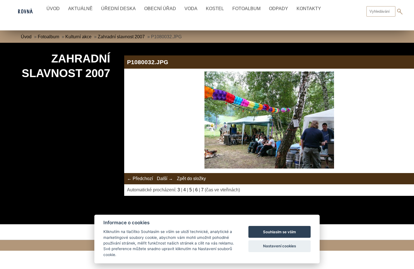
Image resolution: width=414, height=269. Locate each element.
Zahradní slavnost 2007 (121, 36)
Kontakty (309, 8)
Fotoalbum (246, 8)
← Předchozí (140, 178)
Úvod (53, 8)
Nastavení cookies (279, 246)
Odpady (278, 8)
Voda (190, 8)
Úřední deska (118, 8)
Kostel (215, 8)
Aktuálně (80, 8)
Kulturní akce (78, 36)
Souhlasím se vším (279, 232)
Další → (165, 178)
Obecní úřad (160, 8)
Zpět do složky (191, 178)
